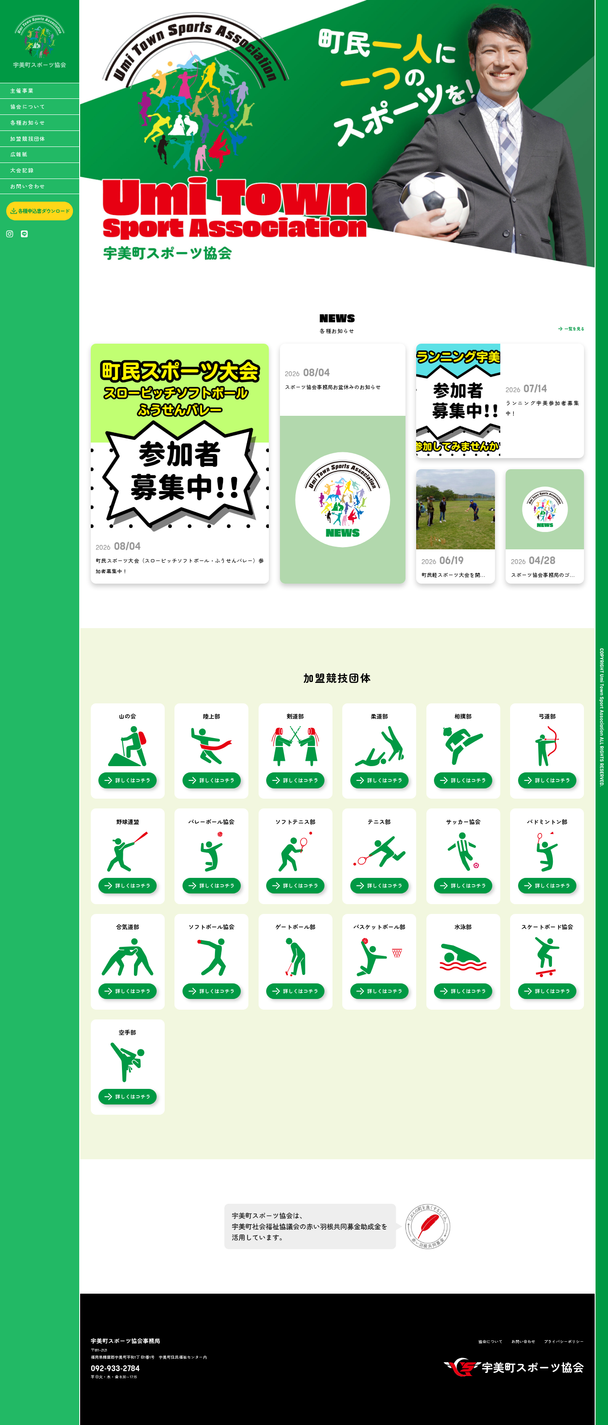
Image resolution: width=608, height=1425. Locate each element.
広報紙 (19, 154)
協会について (27, 106)
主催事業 (22, 90)
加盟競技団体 (27, 138)
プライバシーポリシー (564, 1341)
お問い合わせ (27, 186)
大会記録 (22, 170)
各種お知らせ (27, 122)
